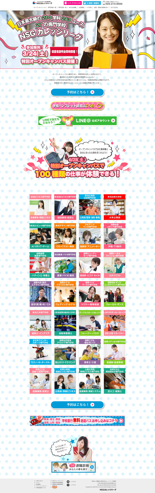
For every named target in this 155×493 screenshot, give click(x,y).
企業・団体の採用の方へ (101, 7)
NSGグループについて (57, 480)
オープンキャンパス (40, 7)
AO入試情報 (72, 7)
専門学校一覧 (52, 7)
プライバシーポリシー (41, 486)
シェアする (73, 481)
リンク (37, 482)
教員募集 (38, 484)
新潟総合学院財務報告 (57, 482)
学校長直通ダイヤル (41, 487)
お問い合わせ (39, 480)
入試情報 (81, 7)
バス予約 (89, 7)
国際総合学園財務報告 (57, 484)
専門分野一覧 (62, 7)
